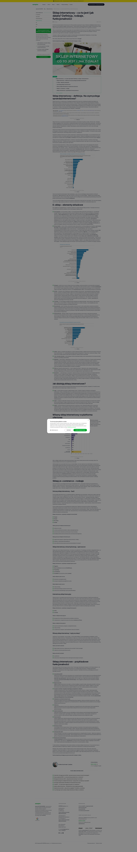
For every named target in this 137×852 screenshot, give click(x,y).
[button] (54, 430)
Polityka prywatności (71, 427)
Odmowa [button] (69, 430)
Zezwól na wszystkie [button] (80, 430)
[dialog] (68, 426)
